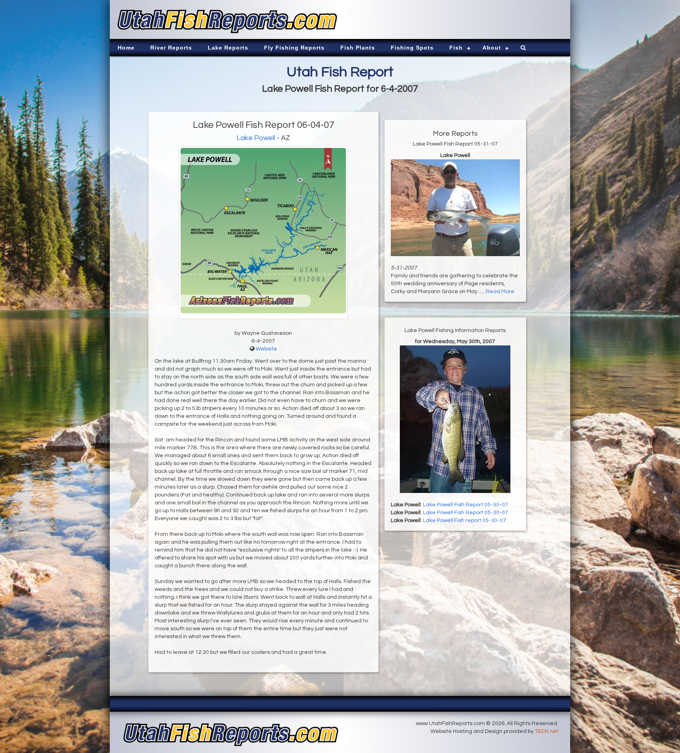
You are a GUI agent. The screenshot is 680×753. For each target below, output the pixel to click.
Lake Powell (256, 138)
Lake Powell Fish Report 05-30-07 (465, 505)
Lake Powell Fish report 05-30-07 (464, 520)
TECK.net (546, 731)
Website (266, 349)
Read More (500, 291)
